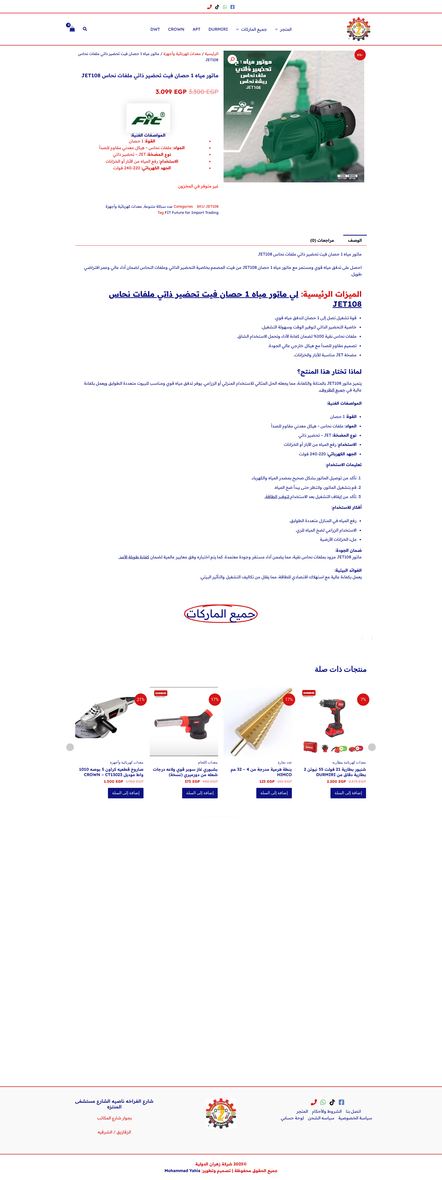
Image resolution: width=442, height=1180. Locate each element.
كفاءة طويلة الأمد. (133, 556)
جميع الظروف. (332, 389)
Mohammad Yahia (182, 1170)
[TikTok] (217, 7)
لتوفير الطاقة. (277, 496)
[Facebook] (232, 7)
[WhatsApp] (225, 7)
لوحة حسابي (292, 1117)
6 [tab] (213, 814)
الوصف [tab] (355, 240)
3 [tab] (228, 814)
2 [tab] (233, 814)
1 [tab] (238, 814)
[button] (277, 29)
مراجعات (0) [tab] (322, 240)
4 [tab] (223, 814)
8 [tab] (203, 814)
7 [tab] (208, 814)
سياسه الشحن (321, 1117)
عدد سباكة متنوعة (158, 206)
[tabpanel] (309, 745)
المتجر (302, 1111)
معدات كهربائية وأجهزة (182, 53)
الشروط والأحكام (327, 1111)
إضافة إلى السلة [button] (324, 792)
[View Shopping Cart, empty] (72, 29)
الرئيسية (211, 53)
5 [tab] (218, 814)
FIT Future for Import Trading (191, 212)
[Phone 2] (209, 7)
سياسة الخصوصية (355, 1117)
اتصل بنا (353, 1111)
